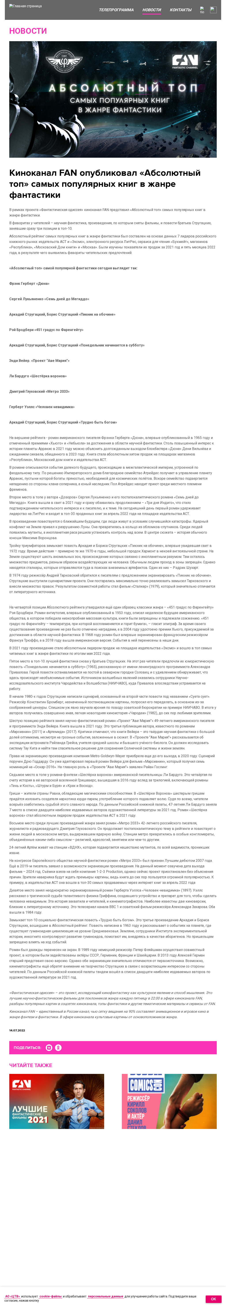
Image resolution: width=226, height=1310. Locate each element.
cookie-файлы (51, 1296)
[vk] (49, 1047)
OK (213, 1299)
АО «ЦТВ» (12, 1296)
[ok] (58, 1047)
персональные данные (105, 1296)
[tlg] (203, 10)
